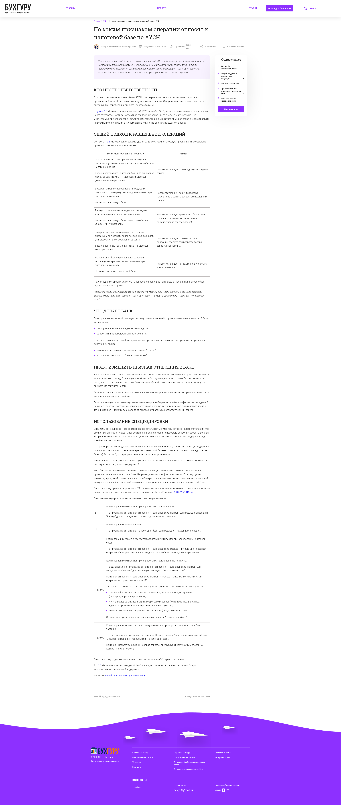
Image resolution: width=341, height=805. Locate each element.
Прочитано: (182, 46)
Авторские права (222, 757)
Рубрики (70, 8)
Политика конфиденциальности (105, 761)
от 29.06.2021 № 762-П (183, 492)
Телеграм (136, 762)
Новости (162, 8)
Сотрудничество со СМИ (184, 757)
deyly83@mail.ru (183, 790)
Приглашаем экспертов (142, 757)
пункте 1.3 (101, 111)
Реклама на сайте (223, 753)
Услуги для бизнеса (278, 8)
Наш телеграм (231, 109)
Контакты (136, 767)
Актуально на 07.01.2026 (155, 47)
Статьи (253, 8)
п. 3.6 (98, 665)
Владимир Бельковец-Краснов (121, 47)
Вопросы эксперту (140, 753)
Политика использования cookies (188, 769)
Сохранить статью (235, 47)
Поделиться (210, 47)
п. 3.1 (107, 141)
